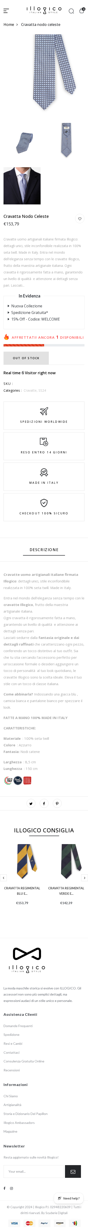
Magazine (10, 1131)
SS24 (42, 390)
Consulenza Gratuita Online (24, 1061)
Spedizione (11, 1035)
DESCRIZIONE (44, 549)
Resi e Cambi (13, 1043)
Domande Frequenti (18, 1026)
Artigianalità (12, 1105)
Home (9, 24)
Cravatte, (31, 390)
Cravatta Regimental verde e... (66, 890)
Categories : (13, 390)
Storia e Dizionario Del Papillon (26, 1114)
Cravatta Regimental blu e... (22, 890)
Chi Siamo (11, 1096)
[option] (22, 882)
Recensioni (12, 1070)
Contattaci (11, 1052)
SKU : (8, 383)
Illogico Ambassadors (19, 1123)
